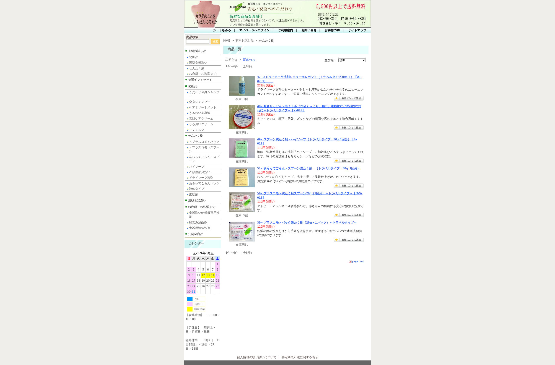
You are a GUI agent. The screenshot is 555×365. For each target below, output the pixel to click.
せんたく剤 (196, 68)
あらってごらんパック (204, 183)
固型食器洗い (198, 62)
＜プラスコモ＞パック (204, 141)
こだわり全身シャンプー (204, 94)
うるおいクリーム (201, 124)
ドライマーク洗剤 (201, 177)
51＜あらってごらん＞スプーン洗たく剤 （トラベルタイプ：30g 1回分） (308, 168)
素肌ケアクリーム (201, 118)
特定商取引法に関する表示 (300, 357)
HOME (226, 40)
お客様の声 (332, 30)
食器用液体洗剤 (199, 228)
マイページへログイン (254, 30)
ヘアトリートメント (202, 107)
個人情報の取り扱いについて (256, 357)
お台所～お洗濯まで (202, 73)
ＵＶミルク (196, 129)
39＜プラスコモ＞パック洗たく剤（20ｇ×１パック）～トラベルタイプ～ (307, 222)
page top (358, 261)
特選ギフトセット (200, 79)
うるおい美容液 (199, 113)
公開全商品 (195, 234)
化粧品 (193, 57)
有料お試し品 (197, 51)
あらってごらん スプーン (204, 159)
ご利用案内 (285, 30)
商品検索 (192, 37)
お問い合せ (309, 30)
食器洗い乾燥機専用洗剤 (204, 215)
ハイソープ (196, 166)
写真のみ (249, 60)
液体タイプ (196, 188)
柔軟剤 (193, 194)
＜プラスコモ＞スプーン (204, 149)
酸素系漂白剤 (198, 222)
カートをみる (222, 30)
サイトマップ (357, 30)
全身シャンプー (199, 102)
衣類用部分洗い (199, 172)
